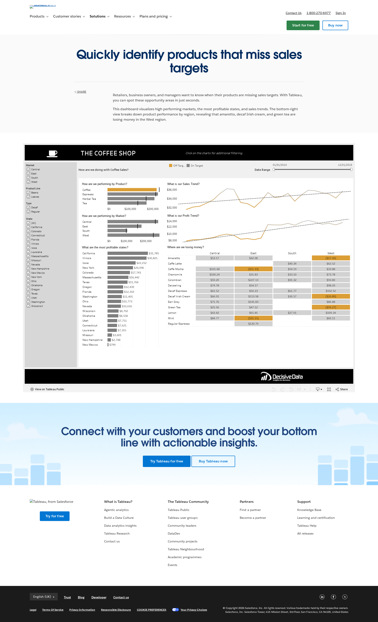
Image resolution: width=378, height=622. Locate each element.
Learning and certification (316, 518)
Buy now (335, 25)
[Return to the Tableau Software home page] (48, 5)
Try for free (55, 516)
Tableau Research (117, 533)
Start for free (303, 25)
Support (304, 501)
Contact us (293, 13)
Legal (33, 610)
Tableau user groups (182, 518)
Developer (98, 597)
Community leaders (182, 526)
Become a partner (253, 518)
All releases (305, 533)
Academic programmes (184, 557)
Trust (67, 597)
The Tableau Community (188, 501)
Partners (246, 501)
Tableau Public (178, 510)
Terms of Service (52, 610)
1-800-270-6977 (318, 13)
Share (81, 92)
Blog (81, 597)
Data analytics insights (120, 526)
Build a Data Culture (119, 518)
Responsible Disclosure (116, 610)
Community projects (182, 541)
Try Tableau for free (166, 461)
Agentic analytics (116, 510)
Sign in (341, 13)
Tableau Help (307, 526)
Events (172, 565)
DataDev (174, 533)
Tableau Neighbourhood (186, 549)
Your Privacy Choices (194, 610)
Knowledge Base (309, 510)
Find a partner (250, 510)
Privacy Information (82, 610)
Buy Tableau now (213, 461)
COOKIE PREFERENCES (151, 610)
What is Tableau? (118, 501)
